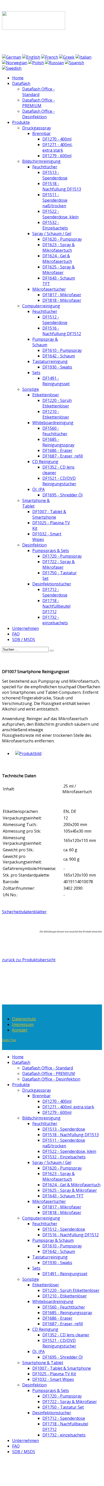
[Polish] (36, 63)
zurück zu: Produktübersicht (29, 960)
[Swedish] (11, 68)
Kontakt (19, 1030)
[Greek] (66, 57)
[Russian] (54, 63)
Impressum (23, 1024)
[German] (11, 57)
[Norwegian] (14, 63)
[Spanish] (74, 63)
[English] (31, 57)
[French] (49, 57)
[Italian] (83, 57)
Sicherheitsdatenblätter (24, 912)
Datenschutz (24, 1019)
